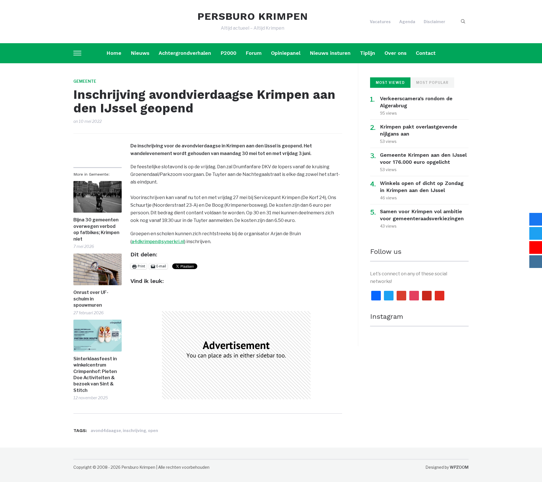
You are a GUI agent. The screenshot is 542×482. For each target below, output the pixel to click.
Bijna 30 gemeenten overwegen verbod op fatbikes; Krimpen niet (96, 229)
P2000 (228, 53)
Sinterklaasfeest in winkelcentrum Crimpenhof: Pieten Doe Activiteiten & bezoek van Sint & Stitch (95, 374)
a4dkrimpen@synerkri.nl (158, 241)
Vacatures (380, 21)
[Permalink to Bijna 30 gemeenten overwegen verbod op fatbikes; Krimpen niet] (97, 197)
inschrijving (134, 430)
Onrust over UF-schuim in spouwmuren (90, 299)
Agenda (407, 21)
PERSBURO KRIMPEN (252, 16)
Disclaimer (434, 21)
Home (113, 53)
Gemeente (84, 81)
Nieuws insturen (330, 53)
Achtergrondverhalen (185, 53)
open (153, 430)
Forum (254, 53)
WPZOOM (459, 467)
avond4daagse (106, 430)
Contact (426, 53)
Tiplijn (367, 53)
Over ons (395, 53)
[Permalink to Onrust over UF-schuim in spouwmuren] (97, 269)
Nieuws (140, 53)
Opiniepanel (285, 53)
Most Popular (432, 82)
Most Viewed (390, 82)
